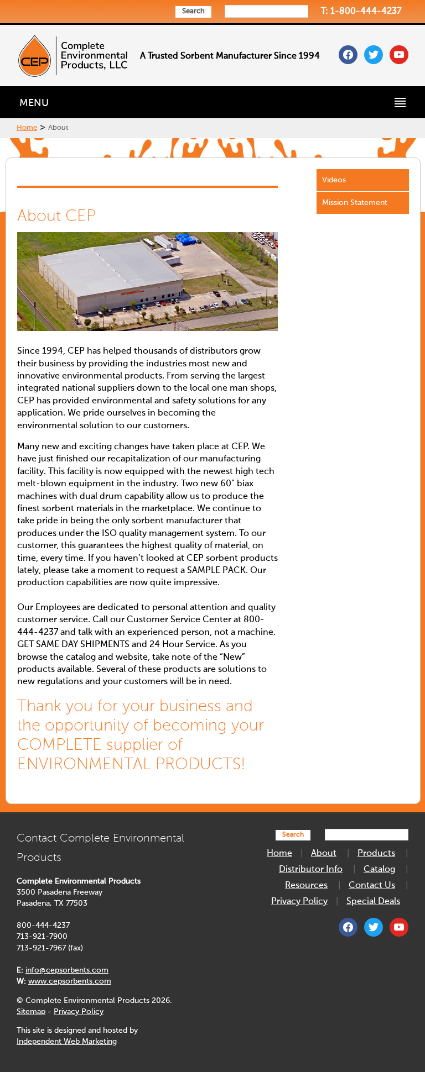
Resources (306, 885)
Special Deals (373, 901)
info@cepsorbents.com (66, 970)
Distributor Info (311, 869)
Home (27, 128)
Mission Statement (354, 203)
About (323, 853)
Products (376, 853)
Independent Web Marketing (67, 1041)
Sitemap (31, 1012)
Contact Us (372, 885)
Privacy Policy (78, 1012)
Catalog (379, 869)
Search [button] (193, 11)
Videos (334, 180)
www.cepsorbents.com (69, 981)
